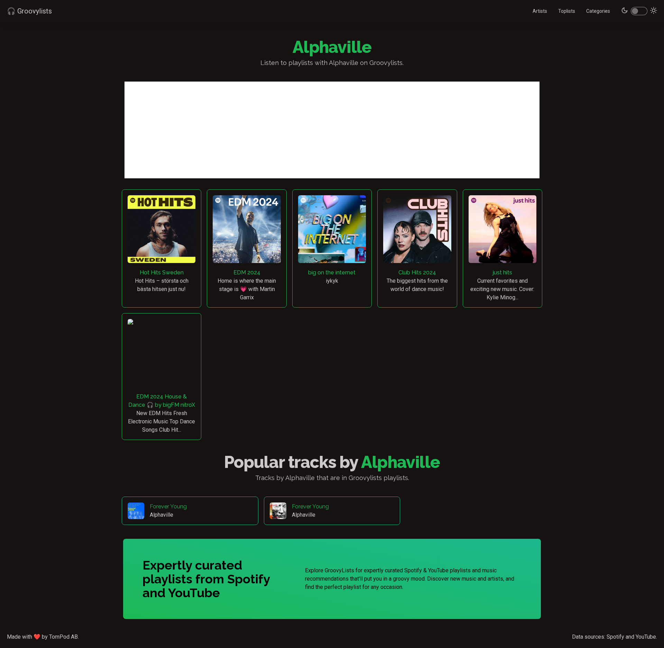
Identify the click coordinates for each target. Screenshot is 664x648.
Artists (540, 11)
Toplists (566, 11)
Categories (598, 11)
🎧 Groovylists (29, 11)
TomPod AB (63, 636)
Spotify (615, 636)
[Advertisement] (332, 130)
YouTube (646, 636)
